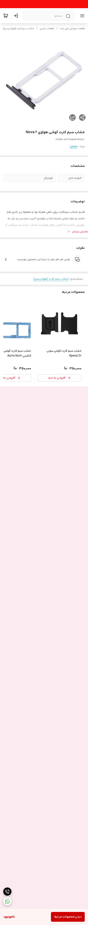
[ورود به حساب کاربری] (16, 15)
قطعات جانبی (47, 28)
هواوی (74, 146)
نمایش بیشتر (80, 232)
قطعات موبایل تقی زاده (72, 28)
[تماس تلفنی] (7, 891)
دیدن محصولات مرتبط (67, 917)
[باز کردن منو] (81, 15)
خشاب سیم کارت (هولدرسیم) (18, 28)
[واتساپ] (7, 901)
